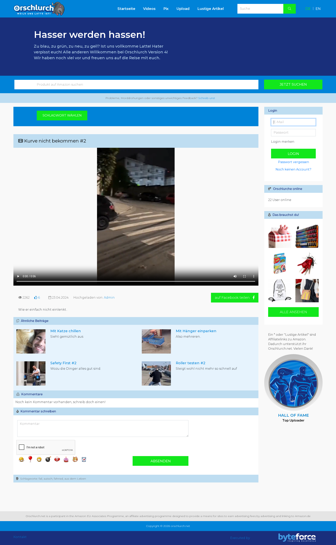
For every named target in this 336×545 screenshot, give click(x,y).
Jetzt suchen (293, 84)
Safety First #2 (63, 363)
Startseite (128, 8)
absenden (160, 461)
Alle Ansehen (293, 312)
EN (318, 9)
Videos (149, 9)
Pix (166, 9)
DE (308, 9)
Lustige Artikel (210, 9)
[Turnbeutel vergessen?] (280, 290)
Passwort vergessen (293, 162)
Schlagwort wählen (62, 115)
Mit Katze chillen (65, 331)
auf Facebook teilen (233, 298)
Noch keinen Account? (293, 169)
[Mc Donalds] (306, 290)
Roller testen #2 (190, 363)
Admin (109, 297)
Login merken (282, 141)
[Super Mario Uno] (280, 263)
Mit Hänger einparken (196, 331)
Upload (183, 9)
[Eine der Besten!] (306, 236)
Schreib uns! (206, 98)
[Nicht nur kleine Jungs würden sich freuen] (306, 263)
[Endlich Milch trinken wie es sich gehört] (280, 236)
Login (293, 154)
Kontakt (20, 537)
